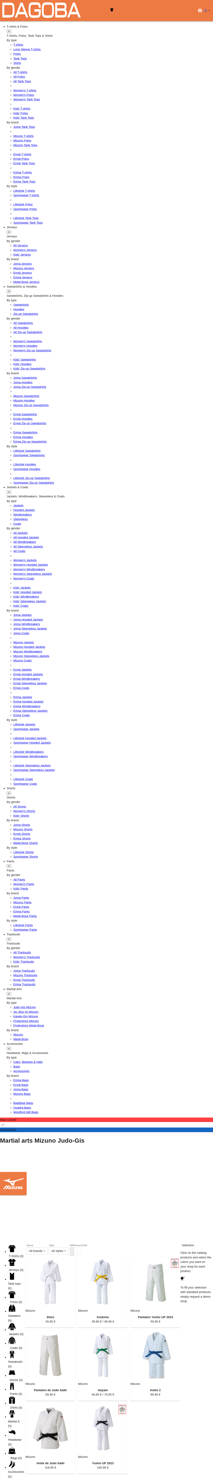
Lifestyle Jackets (24, 724)
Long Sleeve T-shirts (27, 49)
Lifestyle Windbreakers (28, 752)
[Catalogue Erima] (106, 1206)
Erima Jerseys (22, 277)
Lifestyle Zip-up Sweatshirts (31, 478)
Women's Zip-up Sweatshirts (32, 350)
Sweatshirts (21, 304)
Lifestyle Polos (23, 204)
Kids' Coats (20, 606)
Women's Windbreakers (29, 569)
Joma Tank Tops (24, 127)
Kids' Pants (20, 888)
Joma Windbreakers (26, 624)
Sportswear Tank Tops (28, 222)
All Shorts (19, 806)
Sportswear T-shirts (26, 195)
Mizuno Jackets (23, 642)
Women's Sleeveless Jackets (32, 574)
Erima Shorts (22, 838)
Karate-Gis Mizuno (25, 1016)
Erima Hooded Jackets (28, 701)
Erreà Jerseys (22, 272)
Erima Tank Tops (24, 181)
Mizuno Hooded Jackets (29, 647)
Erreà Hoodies (22, 419)
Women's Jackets (25, 560)
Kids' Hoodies (22, 364)
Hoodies (18, 309)
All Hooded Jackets (26, 537)
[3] (80, 1251)
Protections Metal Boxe (28, 1025)
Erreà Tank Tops (24, 163)
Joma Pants (21, 897)
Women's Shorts (24, 811)
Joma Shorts (21, 825)
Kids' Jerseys (22, 254)
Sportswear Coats (25, 783)
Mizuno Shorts (22, 829)
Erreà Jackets (22, 669)
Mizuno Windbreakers (27, 651)
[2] (76, 1251)
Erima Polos (21, 177)
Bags (16, 1066)
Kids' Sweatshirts (24, 359)
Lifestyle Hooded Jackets (30, 738)
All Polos (19, 76)
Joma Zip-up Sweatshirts (29, 387)
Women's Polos (23, 95)
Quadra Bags (22, 1107)
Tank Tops (20, 58)
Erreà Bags (20, 1085)
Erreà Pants (21, 907)
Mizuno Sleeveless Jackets (31, 656)
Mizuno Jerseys (23, 268)
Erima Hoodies (23, 437)
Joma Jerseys (22, 263)
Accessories (21, 1071)
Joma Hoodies (22, 382)
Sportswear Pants (25, 929)
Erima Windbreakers (26, 706)
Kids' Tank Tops (23, 117)
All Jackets (20, 533)
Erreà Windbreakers (26, 679)
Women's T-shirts (24, 90)
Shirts (17, 63)
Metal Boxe (20, 1039)
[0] (72, 1251)
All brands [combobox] (35, 1251)
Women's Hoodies (25, 346)
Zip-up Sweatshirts (25, 314)
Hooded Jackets (24, 510)
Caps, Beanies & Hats (28, 1062)
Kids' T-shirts (21, 108)
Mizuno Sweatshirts (26, 396)
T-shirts (18, 44)
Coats (17, 523)
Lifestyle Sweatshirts (27, 450)
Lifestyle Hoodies (24, 464)
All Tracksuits (22, 952)
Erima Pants (21, 911)
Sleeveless (20, 519)
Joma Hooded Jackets (28, 619)
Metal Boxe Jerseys (26, 282)
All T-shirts (20, 72)
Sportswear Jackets (26, 729)
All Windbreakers (24, 542)
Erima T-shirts (22, 172)
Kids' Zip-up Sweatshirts (29, 368)
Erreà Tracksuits (24, 980)
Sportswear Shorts (25, 856)
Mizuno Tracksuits (25, 975)
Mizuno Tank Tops (25, 145)
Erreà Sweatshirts (25, 414)
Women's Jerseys (25, 250)
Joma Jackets (22, 615)
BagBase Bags (23, 1103)
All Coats (19, 551)
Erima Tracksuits (24, 984)
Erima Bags (21, 1080)
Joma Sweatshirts (25, 377)
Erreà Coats (21, 688)
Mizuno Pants (22, 902)
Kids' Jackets (22, 587)
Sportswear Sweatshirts (29, 455)
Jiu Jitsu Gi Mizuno (25, 1012)
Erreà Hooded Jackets (28, 674)
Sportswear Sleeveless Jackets (34, 770)
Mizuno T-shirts (23, 136)
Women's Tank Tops (26, 99)
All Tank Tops (22, 81)
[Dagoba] (41, 10)
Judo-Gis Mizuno (24, 1007)
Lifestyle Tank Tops (26, 218)
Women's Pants (23, 884)
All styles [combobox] (57, 1251)
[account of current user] (200, 10)
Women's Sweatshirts (27, 341)
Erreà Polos (21, 159)
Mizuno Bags (22, 1094)
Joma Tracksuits (24, 970)
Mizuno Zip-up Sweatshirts (31, 405)
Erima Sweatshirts (25, 432)
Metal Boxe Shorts (25, 843)
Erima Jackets (22, 697)
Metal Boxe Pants (25, 916)
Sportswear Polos (25, 209)
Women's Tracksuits (26, 957)
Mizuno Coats (22, 660)
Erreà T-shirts (22, 154)
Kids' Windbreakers (26, 596)
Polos (17, 54)
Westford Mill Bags (25, 1112)
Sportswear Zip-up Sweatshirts (33, 482)
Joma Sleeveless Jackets (30, 628)
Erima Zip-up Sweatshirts (30, 441)
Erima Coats (21, 715)
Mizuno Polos (22, 140)
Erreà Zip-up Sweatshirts (29, 423)
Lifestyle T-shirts (24, 190)
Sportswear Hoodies (26, 469)
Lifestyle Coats (23, 779)
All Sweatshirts (23, 323)
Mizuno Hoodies (24, 400)
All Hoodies (20, 327)
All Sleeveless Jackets (28, 546)
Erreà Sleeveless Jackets (30, 683)
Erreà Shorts (21, 834)
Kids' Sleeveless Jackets (29, 601)
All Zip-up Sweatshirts (27, 332)
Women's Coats (23, 578)
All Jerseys (20, 245)
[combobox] (207, 10)
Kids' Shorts (21, 815)
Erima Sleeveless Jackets (30, 710)
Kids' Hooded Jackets (27, 592)
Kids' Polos (20, 113)
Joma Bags (20, 1089)
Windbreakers (22, 514)
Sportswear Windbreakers (30, 756)
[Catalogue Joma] (106, 1160)
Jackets (18, 505)
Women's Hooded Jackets (30, 564)
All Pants (19, 879)
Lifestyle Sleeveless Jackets (32, 765)
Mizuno (18, 1034)
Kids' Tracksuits (23, 961)
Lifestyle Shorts (23, 852)
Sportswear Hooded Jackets (32, 742)
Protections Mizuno (26, 1021)
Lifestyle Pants (23, 925)
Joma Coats (21, 633)
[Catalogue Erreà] (106, 1229)
